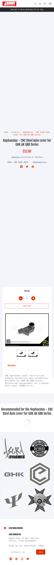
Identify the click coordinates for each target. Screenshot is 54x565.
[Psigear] (14, 500)
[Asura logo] (14, 448)
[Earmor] (39, 474)
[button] (35, 3)
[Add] (33, 298)
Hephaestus (40, 162)
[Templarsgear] (39, 500)
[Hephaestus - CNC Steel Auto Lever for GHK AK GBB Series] (27, 329)
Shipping (15, 157)
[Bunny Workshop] (9, 3)
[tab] (11, 365)
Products (15, 132)
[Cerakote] (39, 448)
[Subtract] (21, 298)
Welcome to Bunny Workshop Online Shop (27, 9)
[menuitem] (35, 3)
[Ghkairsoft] (14, 474)
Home (6, 132)
